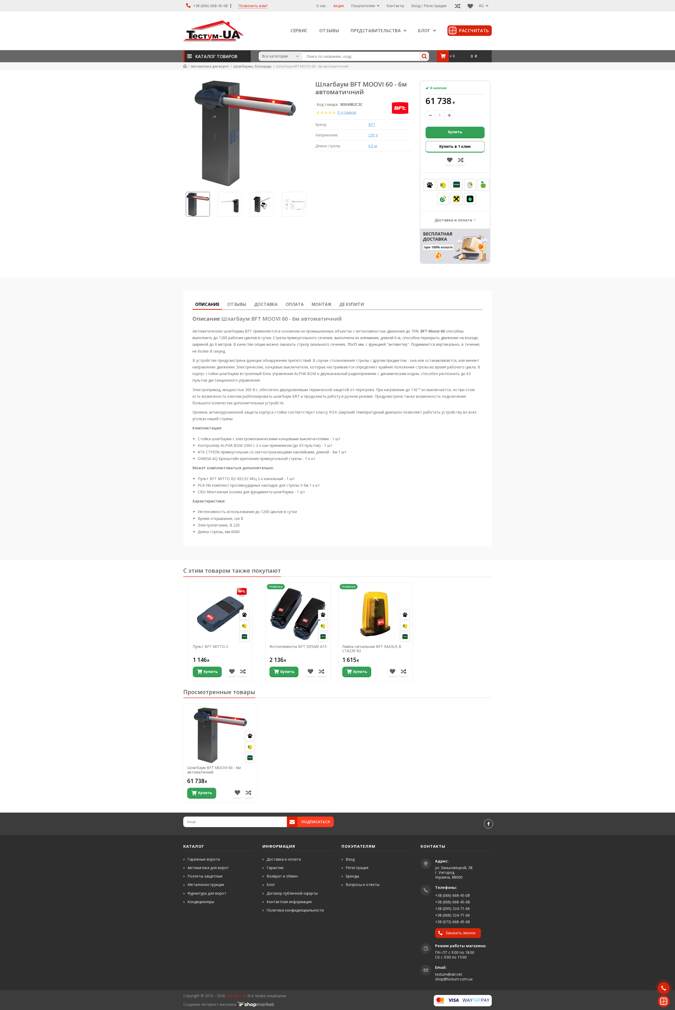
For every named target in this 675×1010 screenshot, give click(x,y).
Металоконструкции (205, 884)
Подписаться (315, 821)
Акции (338, 5)
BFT (371, 124)
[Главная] (185, 66)
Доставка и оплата (453, 219)
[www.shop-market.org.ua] (255, 1004)
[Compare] (456, 5)
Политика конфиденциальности (295, 910)
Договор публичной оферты (292, 893)
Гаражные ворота (203, 859)
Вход (350, 859)
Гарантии (275, 867)
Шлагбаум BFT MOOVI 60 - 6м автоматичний (214, 770)
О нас (321, 5)
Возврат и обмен (282, 876)
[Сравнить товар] (243, 672)
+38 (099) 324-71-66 (452, 908)
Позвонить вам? (253, 6)
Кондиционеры (200, 901)
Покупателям (363, 5)
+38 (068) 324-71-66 (452, 915)
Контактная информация (289, 901)
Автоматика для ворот (208, 867)
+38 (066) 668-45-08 (210, 5)
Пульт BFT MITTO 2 (210, 646)
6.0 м (372, 145)
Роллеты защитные (205, 876)
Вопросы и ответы (362, 884)
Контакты (395, 5)
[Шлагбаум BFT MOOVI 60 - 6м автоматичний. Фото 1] (245, 133)
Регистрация (357, 867)
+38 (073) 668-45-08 (452, 921)
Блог (271, 884)
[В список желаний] (232, 672)
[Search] (424, 56)
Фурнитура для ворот (206, 893)
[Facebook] (488, 823)
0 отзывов (347, 112)
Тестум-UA (235, 995)
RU (482, 5)
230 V (373, 134)
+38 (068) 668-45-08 (452, 901)
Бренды (352, 876)
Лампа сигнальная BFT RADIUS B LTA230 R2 (371, 648)
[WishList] (469, 5)
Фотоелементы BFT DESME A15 (298, 646)
